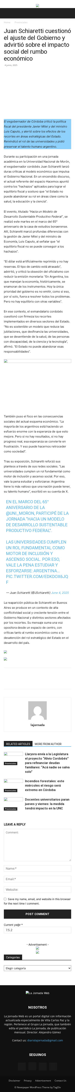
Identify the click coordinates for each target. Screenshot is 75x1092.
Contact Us (60, 1080)
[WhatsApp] (37, 681)
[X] (28, 681)
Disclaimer (14, 1080)
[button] (6, 13)
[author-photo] (37, 719)
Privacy (28, 1080)
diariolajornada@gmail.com (45, 1040)
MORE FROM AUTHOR (48, 744)
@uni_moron (20, 513)
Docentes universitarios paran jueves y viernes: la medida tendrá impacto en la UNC (47, 804)
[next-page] (7, 817)
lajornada (38, 725)
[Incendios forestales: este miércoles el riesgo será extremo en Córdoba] (13, 785)
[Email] (46, 681)
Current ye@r (13, 924)
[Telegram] (64, 681)
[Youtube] (53, 1066)
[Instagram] (32, 1066)
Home (7, 22)
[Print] (55, 681)
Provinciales (21, 22)
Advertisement (43, 1080)
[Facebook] (20, 681)
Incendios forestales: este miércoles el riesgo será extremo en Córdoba (44, 785)
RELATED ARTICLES (18, 744)
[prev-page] (5, 817)
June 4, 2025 (60, 593)
